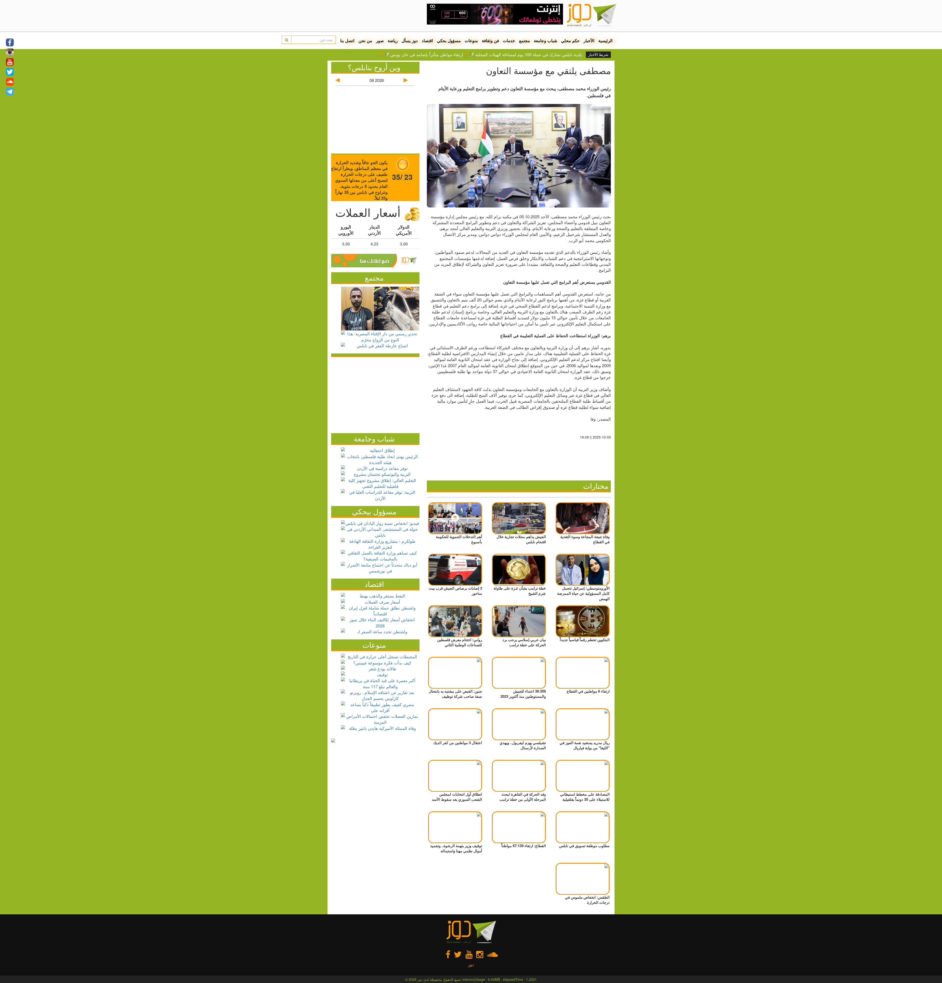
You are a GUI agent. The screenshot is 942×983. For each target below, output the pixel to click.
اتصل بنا (347, 40)
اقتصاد (427, 40)
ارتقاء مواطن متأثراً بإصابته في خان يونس (426, 54)
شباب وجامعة (545, 40)
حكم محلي (570, 40)
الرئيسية (605, 40)
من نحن (365, 40)
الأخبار (589, 40)
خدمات (509, 40)
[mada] (495, 12)
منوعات (471, 40)
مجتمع (524, 40)
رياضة (393, 40)
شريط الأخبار (598, 55)
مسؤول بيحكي (374, 511)
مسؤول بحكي (449, 40)
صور (380, 40)
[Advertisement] (375, 394)
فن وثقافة (490, 40)
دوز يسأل (410, 40)
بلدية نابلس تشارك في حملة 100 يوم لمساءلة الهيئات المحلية (528, 54)
